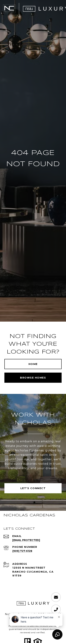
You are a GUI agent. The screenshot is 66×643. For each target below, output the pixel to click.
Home (33, 364)
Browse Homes (33, 377)
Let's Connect (33, 488)
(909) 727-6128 (22, 551)
